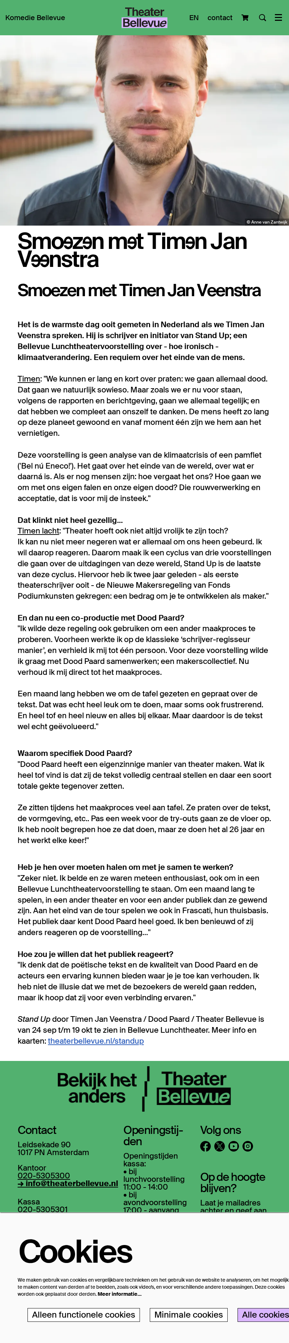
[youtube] (233, 1146)
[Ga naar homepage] (144, 17)
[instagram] (247, 1146)
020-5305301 (43, 1209)
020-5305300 (44, 1176)
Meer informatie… (120, 1294)
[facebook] (205, 1146)
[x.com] (219, 1146)
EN (194, 17)
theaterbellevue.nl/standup (96, 1041)
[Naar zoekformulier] (262, 17)
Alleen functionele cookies (83, 1314)
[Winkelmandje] (246, 17)
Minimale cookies (188, 1314)
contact (220, 17)
